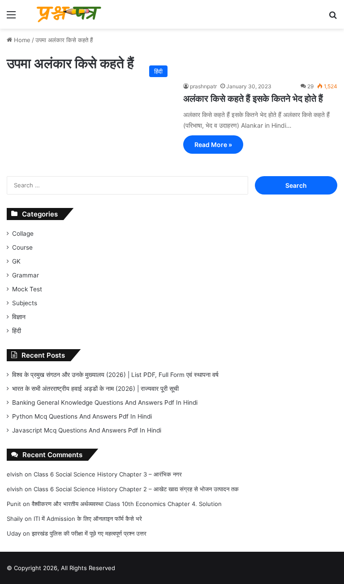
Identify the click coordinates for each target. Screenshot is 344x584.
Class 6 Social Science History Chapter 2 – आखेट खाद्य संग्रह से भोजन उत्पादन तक (136, 489)
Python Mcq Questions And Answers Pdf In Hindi (82, 416)
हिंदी (16, 330)
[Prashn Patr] (69, 14)
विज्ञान (19, 316)
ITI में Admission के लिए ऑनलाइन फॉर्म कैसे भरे (88, 518)
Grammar (25, 275)
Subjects (24, 303)
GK (16, 261)
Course (22, 247)
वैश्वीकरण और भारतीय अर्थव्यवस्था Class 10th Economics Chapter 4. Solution (127, 503)
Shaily (15, 518)
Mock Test (27, 289)
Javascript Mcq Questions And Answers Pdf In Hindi (86, 430)
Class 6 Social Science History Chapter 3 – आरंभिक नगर (108, 474)
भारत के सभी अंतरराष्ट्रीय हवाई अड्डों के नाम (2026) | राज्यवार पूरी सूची (95, 388)
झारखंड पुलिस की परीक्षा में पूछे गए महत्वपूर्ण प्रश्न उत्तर (89, 533)
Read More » (213, 144)
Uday (14, 533)
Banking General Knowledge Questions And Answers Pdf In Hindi (105, 402)
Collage (23, 233)
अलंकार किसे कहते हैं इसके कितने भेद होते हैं (253, 98)
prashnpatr (203, 86)
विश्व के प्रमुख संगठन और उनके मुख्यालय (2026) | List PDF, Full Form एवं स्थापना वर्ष (115, 374)
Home (21, 39)
